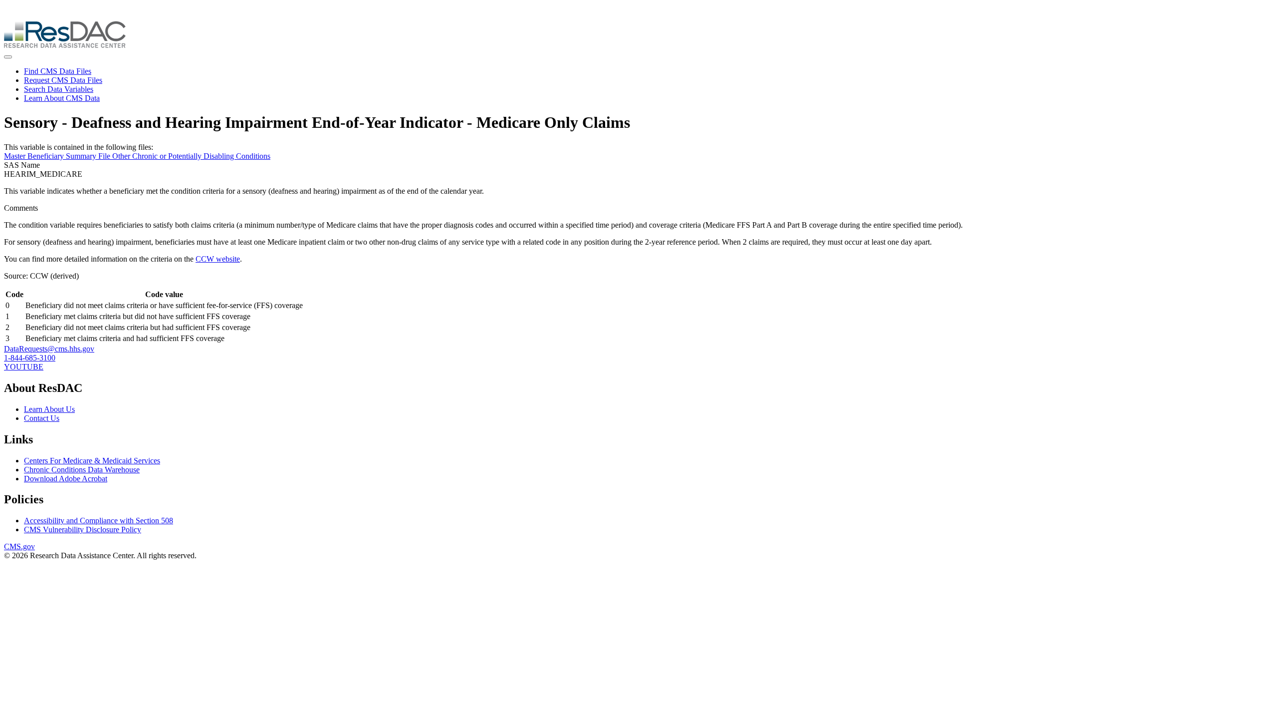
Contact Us (41, 418)
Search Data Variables (58, 89)
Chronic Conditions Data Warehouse (82, 469)
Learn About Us (49, 409)
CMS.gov (19, 546)
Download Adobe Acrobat (65, 478)
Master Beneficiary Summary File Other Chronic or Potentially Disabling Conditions (137, 156)
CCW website (218, 259)
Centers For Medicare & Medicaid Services (92, 460)
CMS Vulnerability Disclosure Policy (82, 529)
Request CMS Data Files (63, 80)
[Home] (65, 45)
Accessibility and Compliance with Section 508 (98, 520)
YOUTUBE (23, 366)
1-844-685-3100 (29, 358)
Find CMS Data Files (57, 71)
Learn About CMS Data (62, 98)
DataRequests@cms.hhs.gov (49, 349)
